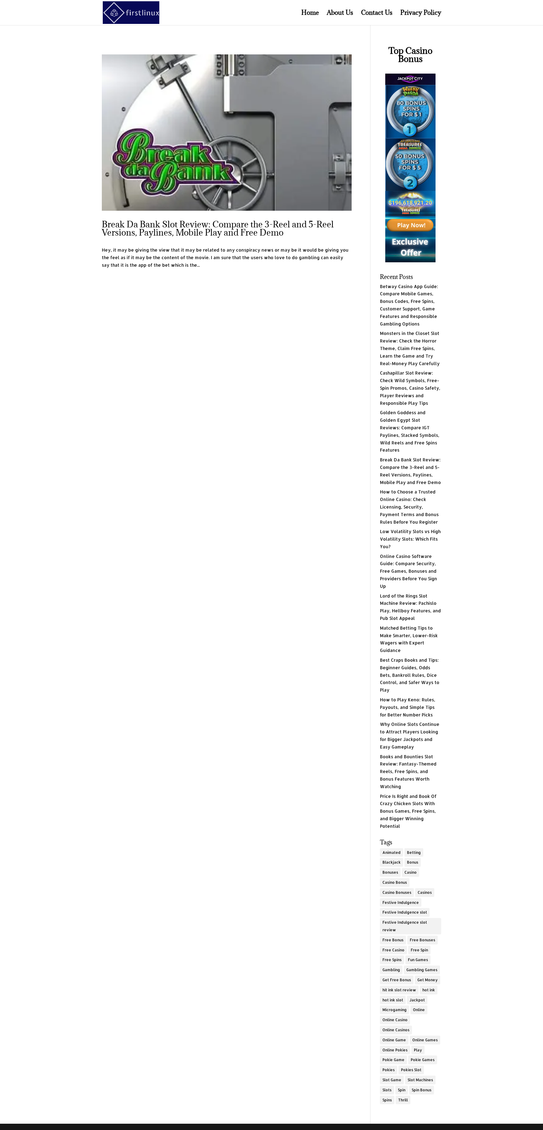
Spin (401, 1090)
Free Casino (393, 950)
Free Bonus (392, 940)
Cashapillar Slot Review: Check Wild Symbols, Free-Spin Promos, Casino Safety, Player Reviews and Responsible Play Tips (410, 387)
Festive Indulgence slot (404, 912)
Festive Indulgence (400, 902)
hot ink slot (392, 1000)
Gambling (391, 969)
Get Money (427, 979)
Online (419, 1009)
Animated (391, 852)
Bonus (412, 862)
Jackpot (417, 1000)
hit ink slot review (399, 990)
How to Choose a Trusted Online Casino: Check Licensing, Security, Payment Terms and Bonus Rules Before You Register (409, 506)
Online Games (425, 1040)
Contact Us (376, 13)
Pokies (388, 1069)
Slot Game (391, 1079)
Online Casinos (395, 1029)
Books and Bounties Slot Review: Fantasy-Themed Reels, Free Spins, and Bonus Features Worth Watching (408, 771)
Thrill (403, 1100)
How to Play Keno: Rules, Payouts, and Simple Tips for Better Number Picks (407, 707)
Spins (387, 1100)
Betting (414, 852)
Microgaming (394, 1009)
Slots (387, 1090)
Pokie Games (423, 1059)
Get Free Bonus (396, 979)
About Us (340, 13)
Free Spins (392, 959)
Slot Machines (420, 1079)
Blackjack (391, 862)
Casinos (425, 892)
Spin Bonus (421, 1090)
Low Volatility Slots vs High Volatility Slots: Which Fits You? (410, 539)
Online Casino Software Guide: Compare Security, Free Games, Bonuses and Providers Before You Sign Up (408, 571)
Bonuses (390, 872)
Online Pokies (395, 1050)
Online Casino (395, 1019)
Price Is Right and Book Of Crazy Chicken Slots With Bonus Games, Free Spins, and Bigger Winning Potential (408, 811)
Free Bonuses (422, 940)
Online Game (394, 1040)
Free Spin (419, 950)
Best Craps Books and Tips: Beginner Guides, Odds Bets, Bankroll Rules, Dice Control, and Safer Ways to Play (409, 675)
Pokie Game (393, 1059)
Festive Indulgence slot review (404, 926)
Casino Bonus (394, 882)
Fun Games (418, 959)
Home (310, 13)
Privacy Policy (420, 13)
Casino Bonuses (396, 892)
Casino (410, 872)
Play (418, 1050)
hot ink (428, 990)
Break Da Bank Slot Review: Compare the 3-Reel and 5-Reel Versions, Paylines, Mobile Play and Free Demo (218, 228)
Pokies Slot (411, 1069)
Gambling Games (421, 969)
